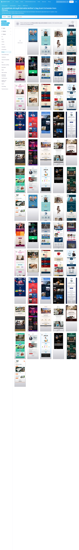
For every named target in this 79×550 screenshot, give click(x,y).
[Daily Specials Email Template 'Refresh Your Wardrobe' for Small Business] (58, 42)
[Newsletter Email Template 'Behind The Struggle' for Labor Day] (46, 69)
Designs (4, 16)
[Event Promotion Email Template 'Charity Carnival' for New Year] (20, 180)
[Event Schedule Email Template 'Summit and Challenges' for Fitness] (20, 69)
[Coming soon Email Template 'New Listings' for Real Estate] (20, 152)
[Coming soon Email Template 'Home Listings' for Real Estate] (20, 208)
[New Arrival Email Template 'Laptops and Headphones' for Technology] (58, 125)
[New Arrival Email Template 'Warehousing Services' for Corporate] (71, 69)
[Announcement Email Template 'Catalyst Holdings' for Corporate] (71, 42)
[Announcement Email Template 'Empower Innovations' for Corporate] (46, 42)
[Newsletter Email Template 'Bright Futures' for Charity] (58, 69)
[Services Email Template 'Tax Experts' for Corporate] (33, 180)
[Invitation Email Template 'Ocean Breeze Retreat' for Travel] (58, 152)
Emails (9, 16)
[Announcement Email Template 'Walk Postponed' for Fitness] (33, 42)
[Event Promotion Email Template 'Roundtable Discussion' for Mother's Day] (20, 97)
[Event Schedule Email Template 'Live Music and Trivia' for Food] (46, 97)
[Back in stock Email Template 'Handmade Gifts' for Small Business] (33, 97)
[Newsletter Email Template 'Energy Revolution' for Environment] (46, 125)
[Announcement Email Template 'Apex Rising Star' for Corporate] (71, 125)
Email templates (5, 5)
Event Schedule (13, 5)
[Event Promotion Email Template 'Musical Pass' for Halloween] (33, 152)
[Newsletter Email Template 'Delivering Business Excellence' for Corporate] (71, 97)
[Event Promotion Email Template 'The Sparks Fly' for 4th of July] (20, 125)
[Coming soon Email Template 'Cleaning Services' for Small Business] (46, 180)
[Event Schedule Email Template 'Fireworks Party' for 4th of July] (33, 125)
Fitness (19, 5)
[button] (10, 28)
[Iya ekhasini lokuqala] (4, 2)
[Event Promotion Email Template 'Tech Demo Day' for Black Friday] (33, 69)
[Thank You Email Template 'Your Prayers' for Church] (71, 152)
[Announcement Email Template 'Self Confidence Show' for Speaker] (58, 180)
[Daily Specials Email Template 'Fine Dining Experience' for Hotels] (46, 152)
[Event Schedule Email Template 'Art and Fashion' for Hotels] (71, 180)
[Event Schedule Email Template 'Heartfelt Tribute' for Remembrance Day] (58, 97)
